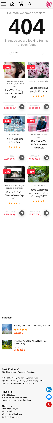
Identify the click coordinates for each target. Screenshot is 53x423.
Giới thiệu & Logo (9, 372)
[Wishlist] (13, 4)
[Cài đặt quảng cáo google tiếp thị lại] (38, 70)
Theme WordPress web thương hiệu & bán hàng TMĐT (38, 193)
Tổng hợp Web (14, 135)
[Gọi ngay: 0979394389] (49, 404)
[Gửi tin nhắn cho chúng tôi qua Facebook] (49, 397)
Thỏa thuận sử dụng (10, 409)
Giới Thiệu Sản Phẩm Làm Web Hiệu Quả (39, 144)
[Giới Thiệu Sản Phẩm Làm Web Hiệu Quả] (38, 124)
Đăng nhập (22, 397)
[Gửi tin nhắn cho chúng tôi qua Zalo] (49, 388)
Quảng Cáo (20, 383)
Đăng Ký (13, 397)
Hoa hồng (17, 400)
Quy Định (5, 417)
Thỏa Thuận (14, 417)
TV (8, 383)
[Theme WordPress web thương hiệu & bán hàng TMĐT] (38, 174)
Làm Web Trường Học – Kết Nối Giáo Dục (14, 93)
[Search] (30, 4)
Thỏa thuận (26, 400)
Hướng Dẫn (6, 400)
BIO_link (5, 397)
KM (33, 383)
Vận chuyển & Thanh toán (12, 414)
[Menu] (3, 4)
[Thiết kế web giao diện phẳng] (14, 124)
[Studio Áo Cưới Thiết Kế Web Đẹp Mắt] (14, 174)
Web (13, 383)
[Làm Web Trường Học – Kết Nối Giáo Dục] (14, 70)
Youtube (31, 372)
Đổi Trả (12, 411)
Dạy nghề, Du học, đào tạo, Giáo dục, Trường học (14, 84)
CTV (28, 383)
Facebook (22, 372)
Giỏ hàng (21, 106)
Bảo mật (5, 411)
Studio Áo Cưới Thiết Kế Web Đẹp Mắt (14, 195)
